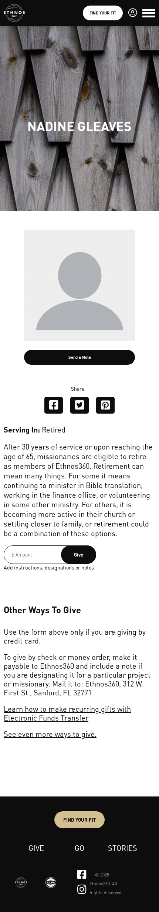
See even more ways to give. (50, 734)
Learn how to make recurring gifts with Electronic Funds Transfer (67, 713)
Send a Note (79, 357)
